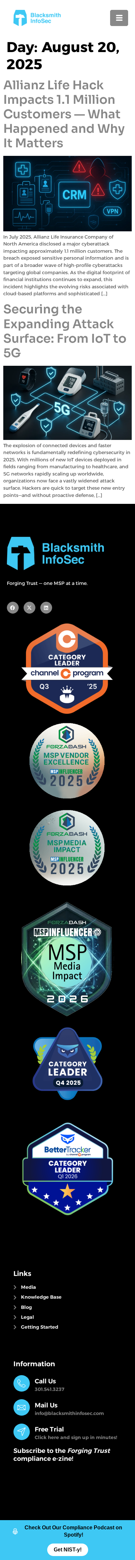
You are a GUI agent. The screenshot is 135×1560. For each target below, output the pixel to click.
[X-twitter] (29, 608)
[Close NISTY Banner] (128, 1527)
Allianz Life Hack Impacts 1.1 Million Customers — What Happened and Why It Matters (64, 114)
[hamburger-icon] (119, 18)
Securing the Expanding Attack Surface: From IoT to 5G (64, 331)
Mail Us (46, 1405)
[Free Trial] (21, 1432)
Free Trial (49, 1429)
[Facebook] (13, 608)
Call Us (45, 1381)
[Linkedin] (46, 608)
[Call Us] (21, 1383)
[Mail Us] (21, 1407)
